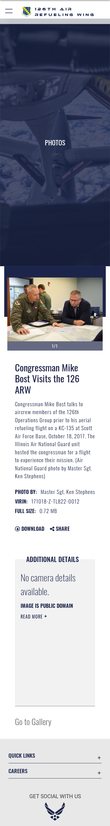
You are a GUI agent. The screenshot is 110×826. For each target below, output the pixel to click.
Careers (17, 771)
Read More (32, 616)
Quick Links (21, 755)
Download (32, 528)
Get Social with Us (55, 796)
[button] (9, 12)
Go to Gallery (33, 721)
